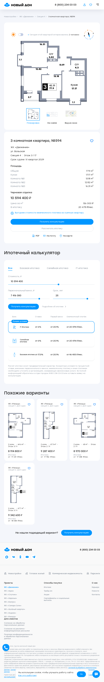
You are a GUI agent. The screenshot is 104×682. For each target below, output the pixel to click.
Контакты (96, 595)
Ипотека (47, 587)
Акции (46, 595)
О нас (95, 583)
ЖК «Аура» (9, 591)
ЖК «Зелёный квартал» (14, 609)
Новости (95, 591)
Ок (81, 674)
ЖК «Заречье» (10, 598)
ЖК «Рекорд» (10, 617)
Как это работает (27, 675)
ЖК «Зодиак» (10, 613)
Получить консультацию (52, 222)
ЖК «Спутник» (10, 595)
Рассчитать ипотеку (52, 228)
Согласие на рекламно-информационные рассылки (17, 630)
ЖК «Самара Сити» (13, 606)
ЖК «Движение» (20, 147)
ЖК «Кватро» (10, 602)
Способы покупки (53, 583)
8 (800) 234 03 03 (65, 4)
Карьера (95, 587)
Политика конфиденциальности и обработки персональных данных (18, 637)
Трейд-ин (48, 591)
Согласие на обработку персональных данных (14, 624)
